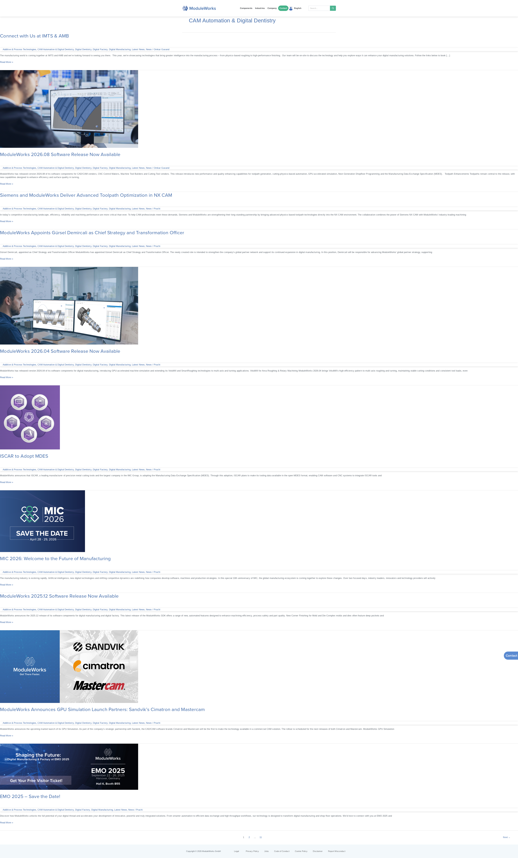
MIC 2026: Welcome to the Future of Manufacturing (55, 558)
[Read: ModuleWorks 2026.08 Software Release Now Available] (69, 108)
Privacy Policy (252, 851)
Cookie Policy (301, 851)
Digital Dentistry (83, 49)
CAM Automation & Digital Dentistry (56, 49)
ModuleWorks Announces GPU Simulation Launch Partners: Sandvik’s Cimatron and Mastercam (103, 709)
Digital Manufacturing (120, 49)
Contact (283, 8)
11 (261, 837)
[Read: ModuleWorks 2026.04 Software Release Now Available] (69, 305)
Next (506, 837)
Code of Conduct (281, 851)
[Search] (333, 8)
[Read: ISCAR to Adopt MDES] (30, 417)
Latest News (138, 49)
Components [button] (246, 8)
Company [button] (272, 8)
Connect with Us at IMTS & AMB (35, 35)
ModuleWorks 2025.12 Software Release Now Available (59, 595)
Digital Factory (100, 49)
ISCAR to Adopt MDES (24, 455)
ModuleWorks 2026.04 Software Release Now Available (60, 350)
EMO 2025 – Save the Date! (30, 796)
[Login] (290, 8)
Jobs (266, 851)
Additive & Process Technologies (19, 49)
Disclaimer (318, 851)
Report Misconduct (336, 851)
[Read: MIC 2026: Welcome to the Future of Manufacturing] (42, 521)
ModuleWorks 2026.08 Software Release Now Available (61, 154)
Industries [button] (260, 8)
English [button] (297, 8)
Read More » (6, 61)
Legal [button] (236, 851)
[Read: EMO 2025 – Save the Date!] (69, 766)
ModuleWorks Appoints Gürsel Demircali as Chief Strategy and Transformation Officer (92, 232)
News (149, 49)
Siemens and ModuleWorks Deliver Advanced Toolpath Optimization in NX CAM (86, 194)
